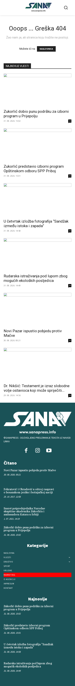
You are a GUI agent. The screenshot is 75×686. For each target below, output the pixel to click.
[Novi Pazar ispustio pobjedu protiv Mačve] (37, 309)
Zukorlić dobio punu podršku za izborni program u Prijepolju (36, 113)
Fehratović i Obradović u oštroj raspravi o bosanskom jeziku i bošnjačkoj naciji (29, 491)
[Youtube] (49, 451)
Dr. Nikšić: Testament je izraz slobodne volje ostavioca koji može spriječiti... (37, 388)
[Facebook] (26, 451)
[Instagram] (37, 451)
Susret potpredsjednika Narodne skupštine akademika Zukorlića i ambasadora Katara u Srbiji (24, 511)
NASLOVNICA (46, 49)
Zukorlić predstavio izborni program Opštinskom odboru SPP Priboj (34, 168)
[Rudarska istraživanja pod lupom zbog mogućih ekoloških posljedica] (37, 255)
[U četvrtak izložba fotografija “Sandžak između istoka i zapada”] (37, 200)
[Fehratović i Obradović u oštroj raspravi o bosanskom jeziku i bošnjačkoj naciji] (64, 494)
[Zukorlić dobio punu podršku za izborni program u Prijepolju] (37, 90)
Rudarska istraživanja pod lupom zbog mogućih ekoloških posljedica (35, 278)
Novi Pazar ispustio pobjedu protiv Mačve (30, 470)
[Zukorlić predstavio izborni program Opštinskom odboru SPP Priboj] (37, 145)
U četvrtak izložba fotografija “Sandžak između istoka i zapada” (36, 223)
